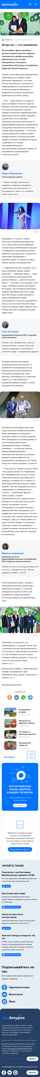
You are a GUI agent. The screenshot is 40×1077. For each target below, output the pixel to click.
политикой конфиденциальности (19, 1049)
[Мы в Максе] (15, 1072)
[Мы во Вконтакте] (9, 1072)
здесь (11, 663)
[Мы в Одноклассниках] (4, 1072)
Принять (32, 1059)
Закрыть (32, 1072)
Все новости (9, 757)
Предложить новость (20, 849)
